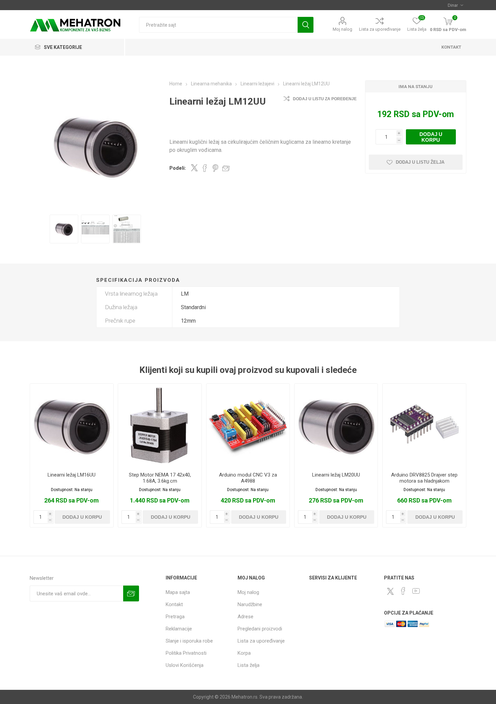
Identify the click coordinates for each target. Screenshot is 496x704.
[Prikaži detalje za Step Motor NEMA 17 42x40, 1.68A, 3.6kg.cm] (159, 425)
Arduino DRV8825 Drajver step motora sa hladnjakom (424, 478)
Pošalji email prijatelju (226, 168)
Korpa (244, 653)
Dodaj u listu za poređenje (325, 99)
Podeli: (177, 168)
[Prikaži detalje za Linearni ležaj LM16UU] (71, 425)
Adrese (245, 617)
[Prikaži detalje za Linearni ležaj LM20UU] (336, 425)
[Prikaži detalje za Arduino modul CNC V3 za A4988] (248, 425)
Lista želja (248, 665)
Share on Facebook (205, 168)
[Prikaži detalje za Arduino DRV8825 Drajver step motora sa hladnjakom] (424, 425)
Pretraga (305, 25)
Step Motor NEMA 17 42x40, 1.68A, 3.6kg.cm (160, 478)
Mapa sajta (178, 592)
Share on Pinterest (215, 168)
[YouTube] (416, 591)
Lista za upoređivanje (380, 29)
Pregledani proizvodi (260, 629)
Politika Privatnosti (186, 653)
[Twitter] (390, 591)
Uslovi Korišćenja (184, 665)
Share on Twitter (194, 167)
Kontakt (174, 604)
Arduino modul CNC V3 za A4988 (248, 478)
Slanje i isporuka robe (189, 641)
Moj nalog (342, 29)
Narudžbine (250, 604)
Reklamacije (179, 629)
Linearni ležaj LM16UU (71, 475)
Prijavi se (131, 593)
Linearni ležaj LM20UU (336, 475)
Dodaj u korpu (430, 137)
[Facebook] (403, 591)
